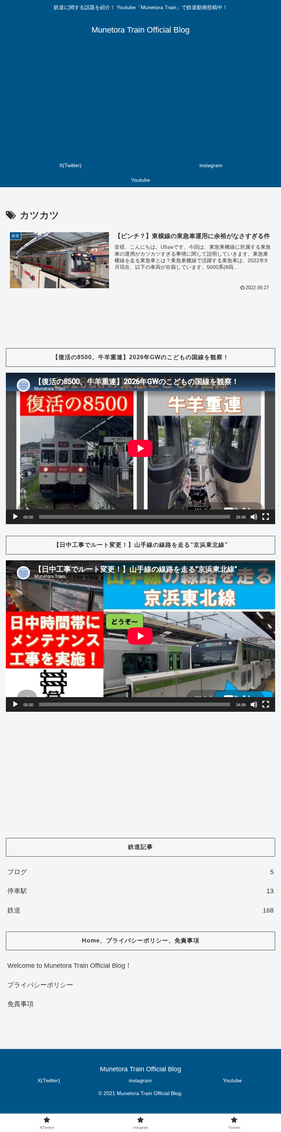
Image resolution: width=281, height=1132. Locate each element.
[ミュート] (254, 516)
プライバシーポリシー (40, 985)
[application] (140, 448)
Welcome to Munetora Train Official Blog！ (69, 965)
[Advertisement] (140, 103)
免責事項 (20, 1004)
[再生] (15, 516)
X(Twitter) (49, 1080)
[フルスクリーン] (265, 516)
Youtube (232, 1080)
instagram (140, 1080)
